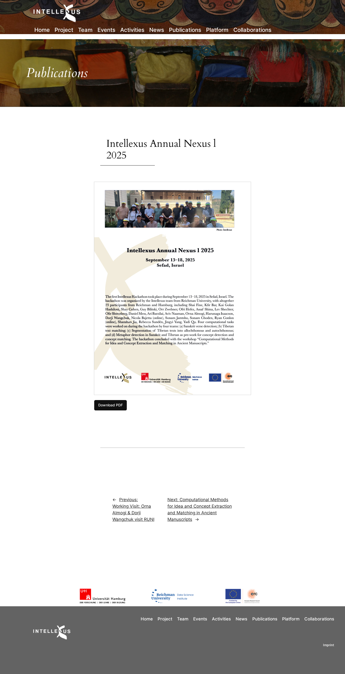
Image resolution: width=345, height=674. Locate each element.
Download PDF (110, 405)
